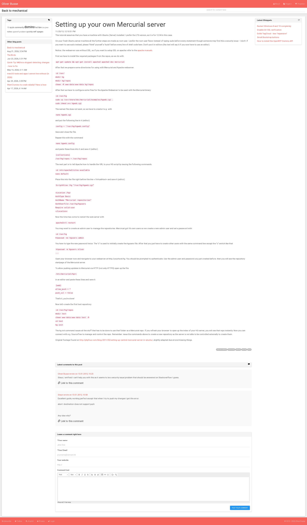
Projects (300, 4)
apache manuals (145, 50)
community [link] (19, 27)
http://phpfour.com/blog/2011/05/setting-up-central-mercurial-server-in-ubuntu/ (116, 340)
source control (222, 349)
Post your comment (240, 508)
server (244, 349)
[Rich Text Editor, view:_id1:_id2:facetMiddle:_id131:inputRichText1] (153, 489)
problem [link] (22, 32)
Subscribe (7, 521)
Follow (19, 521)
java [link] (46, 27)
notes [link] (9, 32)
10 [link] (8, 27)
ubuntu (238, 349)
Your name (62, 440)
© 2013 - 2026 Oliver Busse (294, 521)
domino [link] (29, 27)
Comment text (63, 470)
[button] (63, 474)
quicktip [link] (29, 32)
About (277, 4)
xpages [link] (40, 32)
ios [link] (43, 27)
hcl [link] (36, 27)
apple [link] (12, 27)
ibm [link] (40, 27)
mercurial (231, 349)
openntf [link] (16, 32)
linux (249, 349)
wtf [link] (34, 31)
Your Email (62, 450)
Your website (62, 460)
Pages (287, 4)
